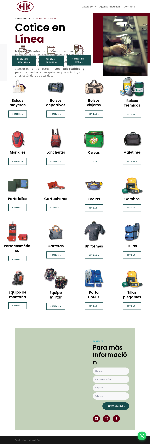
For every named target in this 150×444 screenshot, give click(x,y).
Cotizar (16, 114)
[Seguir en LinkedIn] (96, 418)
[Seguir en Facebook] (116, 418)
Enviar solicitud (115, 406)
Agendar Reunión (109, 7)
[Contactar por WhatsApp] (142, 436)
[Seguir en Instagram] (106, 418)
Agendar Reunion (50, 60)
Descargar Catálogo (23, 60)
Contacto (129, 7)
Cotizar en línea (78, 60)
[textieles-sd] (125, 75)
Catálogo (87, 7)
